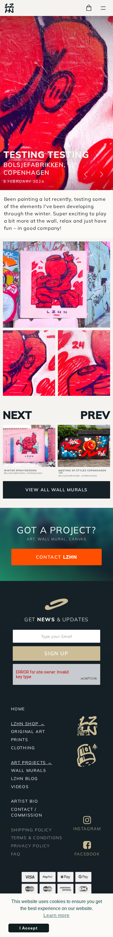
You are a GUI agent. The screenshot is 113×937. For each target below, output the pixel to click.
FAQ (16, 854)
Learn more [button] (56, 915)
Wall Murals (28, 770)
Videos (20, 786)
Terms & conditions (37, 837)
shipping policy (31, 830)
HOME (11, 23)
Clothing (23, 747)
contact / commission (26, 812)
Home (18, 709)
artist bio (24, 801)
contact (56, 557)
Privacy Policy (30, 845)
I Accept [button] (28, 928)
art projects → (31, 762)
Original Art (28, 731)
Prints (19, 739)
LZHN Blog (24, 778)
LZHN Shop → (28, 723)
